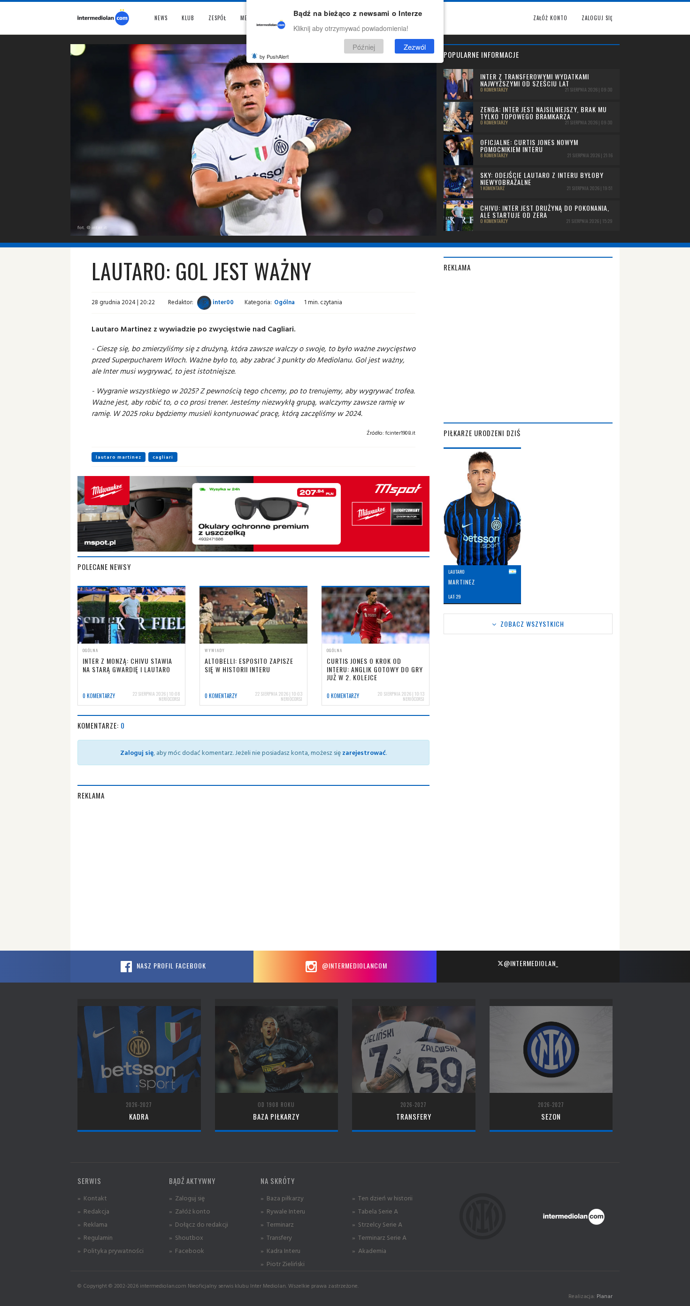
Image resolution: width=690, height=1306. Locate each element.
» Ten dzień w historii (382, 1198)
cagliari (163, 457)
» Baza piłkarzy (282, 1198)
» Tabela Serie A (375, 1211)
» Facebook (186, 1250)
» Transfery (276, 1237)
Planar (605, 1296)
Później (364, 46)
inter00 (222, 302)
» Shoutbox (186, 1237)
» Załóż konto (189, 1211)
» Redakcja (93, 1211)
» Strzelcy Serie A (377, 1224)
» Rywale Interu (283, 1211)
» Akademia (369, 1250)
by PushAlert (274, 56)
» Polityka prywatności (110, 1250)
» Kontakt (92, 1198)
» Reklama (92, 1224)
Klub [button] (188, 18)
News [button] (161, 18)
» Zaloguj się (187, 1198)
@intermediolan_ (531, 963)
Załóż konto (550, 18)
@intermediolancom (353, 965)
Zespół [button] (217, 18)
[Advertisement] (253, 875)
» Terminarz (277, 1224)
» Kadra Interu (280, 1250)
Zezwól (415, 46)
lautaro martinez (118, 457)
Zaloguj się (597, 18)
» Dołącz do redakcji (198, 1224)
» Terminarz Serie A (379, 1237)
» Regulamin (95, 1237)
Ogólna (284, 302)
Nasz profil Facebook (170, 965)
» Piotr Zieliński (283, 1263)
